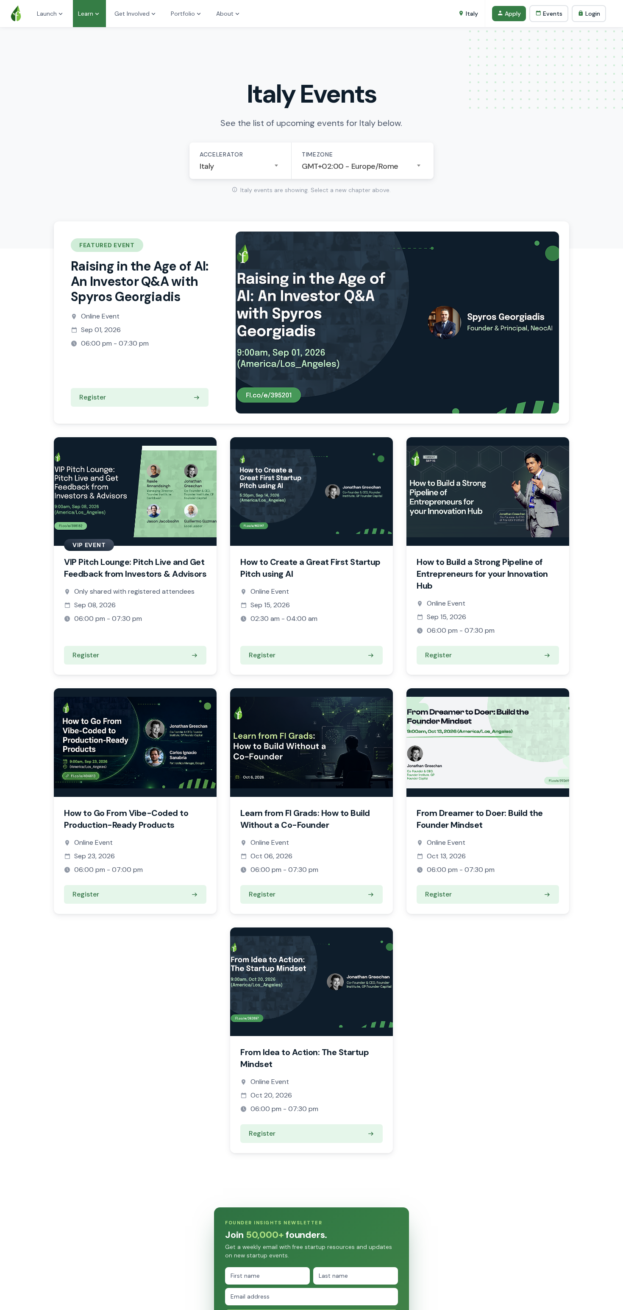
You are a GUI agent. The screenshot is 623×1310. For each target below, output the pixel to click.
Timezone (317, 154)
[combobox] (240, 166)
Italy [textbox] (207, 166)
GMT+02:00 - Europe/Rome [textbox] (350, 166)
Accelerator (221, 154)
